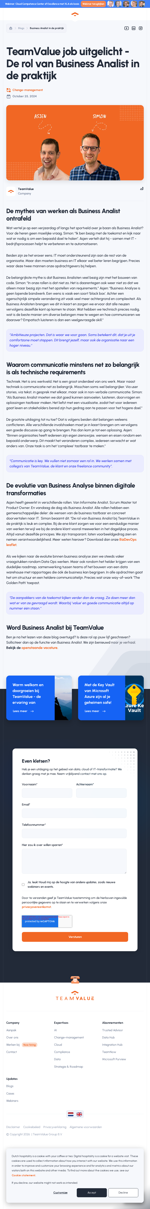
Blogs (21, 28)
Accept (92, 1192)
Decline (123, 1192)
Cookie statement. (24, 1175)
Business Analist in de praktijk (47, 28)
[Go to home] (75, 995)
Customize (60, 1192)
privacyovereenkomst (36, 907)
